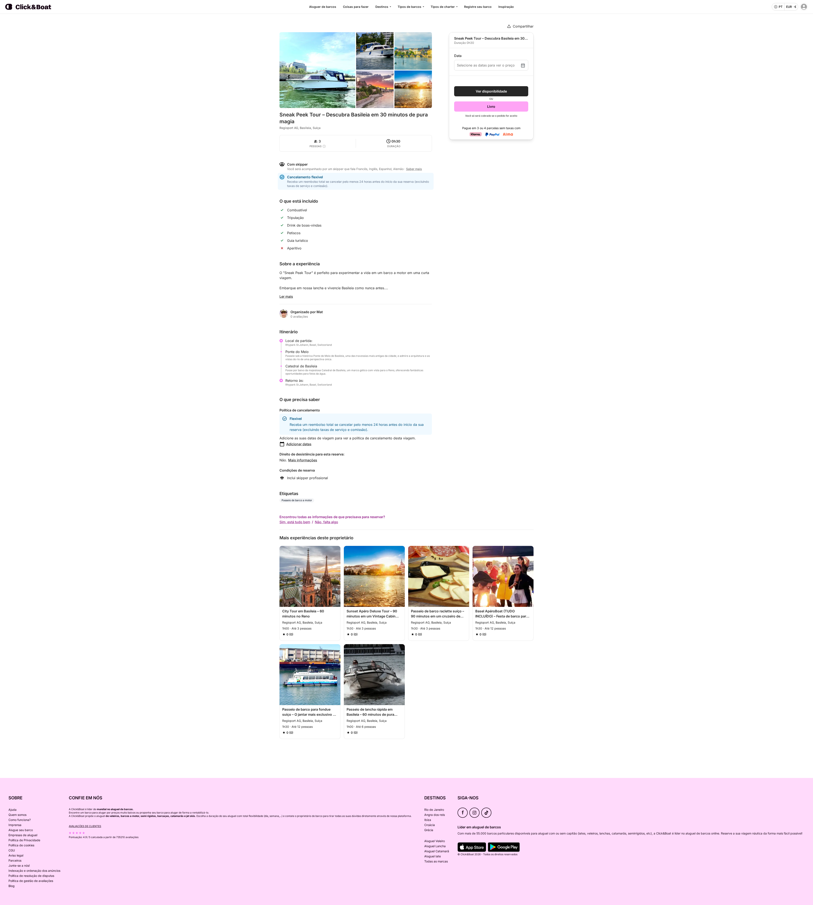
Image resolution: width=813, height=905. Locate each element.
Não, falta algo (326, 522)
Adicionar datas (298, 444)
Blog (11, 886)
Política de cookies (21, 845)
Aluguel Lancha (435, 846)
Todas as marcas (436, 861)
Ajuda (12, 809)
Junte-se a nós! (19, 865)
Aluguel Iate (432, 856)
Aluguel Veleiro (434, 841)
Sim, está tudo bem (294, 522)
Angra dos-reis (434, 814)
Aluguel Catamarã (436, 851)
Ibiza (427, 820)
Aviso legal (15, 855)
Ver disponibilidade (491, 91)
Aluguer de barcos (322, 6)
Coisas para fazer (356, 6)
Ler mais (286, 296)
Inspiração (506, 6)
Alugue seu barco (20, 830)
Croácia (429, 825)
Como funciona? (19, 820)
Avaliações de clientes (85, 826)
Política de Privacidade (24, 840)
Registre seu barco (478, 6)
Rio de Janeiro (434, 809)
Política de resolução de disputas (31, 875)
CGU (11, 850)
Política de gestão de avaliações (30, 881)
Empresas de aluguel (22, 835)
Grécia (428, 830)
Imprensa (14, 825)
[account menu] (804, 7)
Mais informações (302, 460)
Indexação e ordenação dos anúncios (34, 870)
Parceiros (14, 860)
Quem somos (17, 814)
